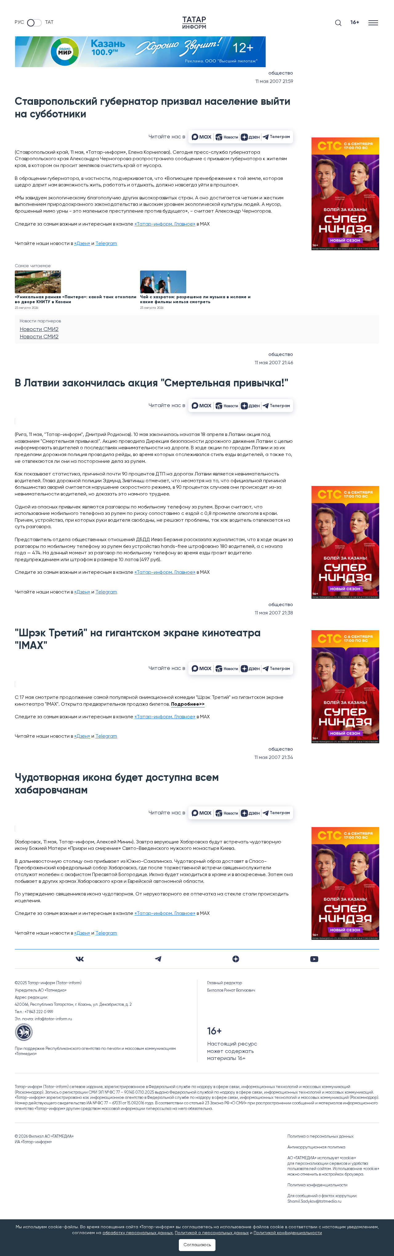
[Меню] (373, 22)
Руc (19, 22)
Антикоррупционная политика (316, 1147)
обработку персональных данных (138, 1233)
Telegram (106, 243)
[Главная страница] (194, 23)
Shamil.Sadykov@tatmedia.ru (314, 1202)
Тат (49, 22)
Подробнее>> (188, 704)
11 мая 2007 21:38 (274, 613)
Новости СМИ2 (39, 329)
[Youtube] (314, 959)
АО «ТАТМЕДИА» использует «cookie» (321, 1158)
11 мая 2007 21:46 (274, 363)
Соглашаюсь (197, 1245)
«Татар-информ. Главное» (165, 224)
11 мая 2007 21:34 (274, 757)
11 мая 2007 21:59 (274, 81)
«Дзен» (82, 243)
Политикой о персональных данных (212, 1233)
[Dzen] (235, 958)
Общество (280, 73)
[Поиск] (338, 23)
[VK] (80, 959)
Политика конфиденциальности (317, 1185)
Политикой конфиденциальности (288, 1233)
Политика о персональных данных (320, 1137)
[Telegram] (158, 959)
